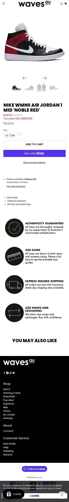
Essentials (9, 396)
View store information (16, 186)
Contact (8, 431)
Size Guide (8, 123)
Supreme (8, 403)
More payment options (34, 162)
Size (5, 130)
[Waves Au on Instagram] (7, 373)
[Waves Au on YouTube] (14, 373)
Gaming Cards (12, 393)
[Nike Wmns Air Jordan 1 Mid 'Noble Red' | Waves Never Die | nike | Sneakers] (34, 42)
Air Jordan (9, 414)
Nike (5, 407)
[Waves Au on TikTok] (10, 373)
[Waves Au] (34, 4)
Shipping (8, 451)
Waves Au (38, 477)
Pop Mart (8, 400)
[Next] (44, 78)
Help (6, 447)
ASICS (6, 389)
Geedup (8, 418)
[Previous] (24, 78)
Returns (7, 454)
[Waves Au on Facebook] (4, 373)
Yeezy (6, 411)
